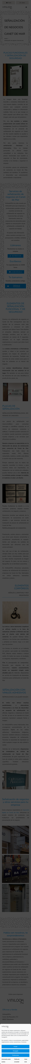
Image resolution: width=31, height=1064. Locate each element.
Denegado (15, 1051)
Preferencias (15, 1055)
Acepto (15, 1046)
